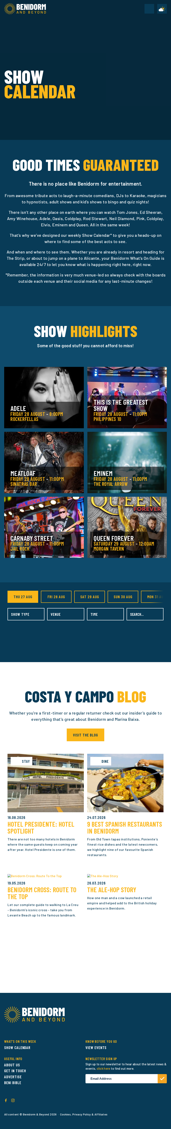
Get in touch (15, 1070)
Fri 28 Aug (56, 596)
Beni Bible (12, 1082)
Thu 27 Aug (23, 596)
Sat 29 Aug (89, 596)
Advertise (13, 1076)
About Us (12, 1064)
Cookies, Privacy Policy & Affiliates (84, 1114)
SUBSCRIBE (162, 1078)
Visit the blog (85, 734)
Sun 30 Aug (123, 596)
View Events (96, 1047)
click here (103, 1068)
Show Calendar (17, 1047)
